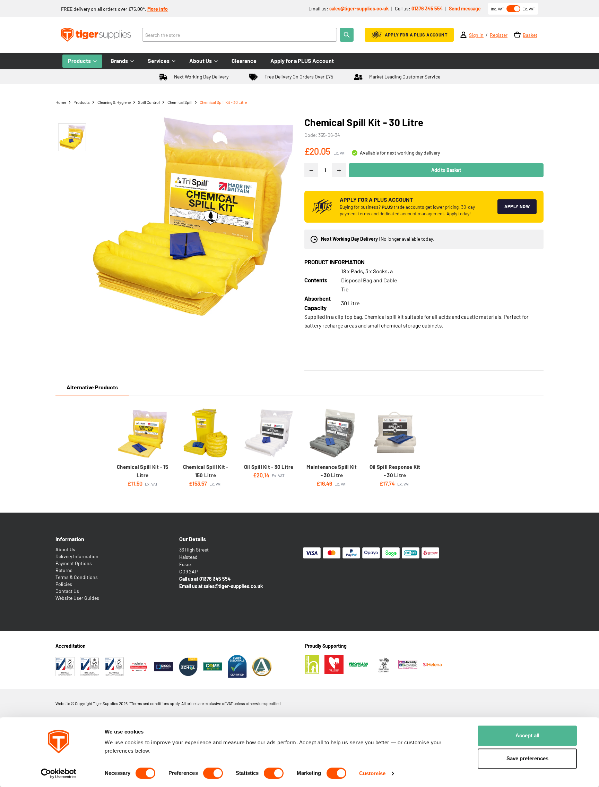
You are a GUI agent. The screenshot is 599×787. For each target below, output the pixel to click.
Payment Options (73, 563)
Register (498, 35)
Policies (63, 584)
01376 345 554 (427, 8)
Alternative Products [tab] (92, 387)
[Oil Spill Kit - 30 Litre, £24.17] (269, 433)
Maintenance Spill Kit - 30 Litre (331, 471)
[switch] (213, 773)
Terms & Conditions (76, 577)
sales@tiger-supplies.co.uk (359, 8)
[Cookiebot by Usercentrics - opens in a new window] (58, 773)
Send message (465, 8)
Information (69, 539)
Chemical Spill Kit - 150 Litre (205, 471)
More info (157, 9)
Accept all (527, 735)
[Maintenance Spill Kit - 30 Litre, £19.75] (332, 433)
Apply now (517, 206)
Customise (372, 773)
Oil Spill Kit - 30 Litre (269, 467)
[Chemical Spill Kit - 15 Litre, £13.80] (142, 433)
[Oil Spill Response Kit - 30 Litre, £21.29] (395, 433)
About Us (65, 549)
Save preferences (527, 758)
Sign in (476, 35)
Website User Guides (77, 598)
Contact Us (67, 591)
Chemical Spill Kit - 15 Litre (142, 471)
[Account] (463, 35)
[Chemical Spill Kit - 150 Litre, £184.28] (206, 433)
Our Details (192, 539)
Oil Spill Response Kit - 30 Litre (395, 471)
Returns (63, 570)
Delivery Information (76, 556)
